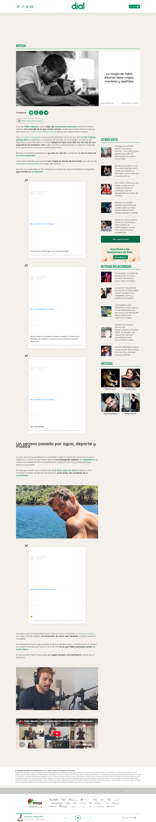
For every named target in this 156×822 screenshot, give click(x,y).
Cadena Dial (90, 803)
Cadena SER (94, 800)
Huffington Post (56, 803)
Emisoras (55, 791)
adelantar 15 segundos (84, 818)
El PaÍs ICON (82, 806)
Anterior (66, 818)
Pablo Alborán (58, 255)
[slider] (78, 813)
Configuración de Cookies (114, 791)
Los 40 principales (64, 800)
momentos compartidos (27, 163)
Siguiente (90, 818)
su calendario (86, 459)
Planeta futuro (106, 803)
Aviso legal (62, 791)
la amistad (36, 171)
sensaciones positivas (66, 126)
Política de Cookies (99, 791)
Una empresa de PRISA (35, 802)
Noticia (21, 45)
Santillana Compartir (85, 800)
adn (108, 800)
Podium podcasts (73, 806)
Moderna (62, 806)
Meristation (111, 806)
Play (78, 818)
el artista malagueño (31, 137)
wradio (74, 803)
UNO (68, 803)
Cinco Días (82, 803)
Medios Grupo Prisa (34, 807)
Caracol (115, 800)
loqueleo (100, 806)
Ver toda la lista (120, 239)
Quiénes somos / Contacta (41, 791)
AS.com (101, 800)
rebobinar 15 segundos (72, 818)
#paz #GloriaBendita (37, 427)
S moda (91, 806)
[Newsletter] (31, 7)
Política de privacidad (84, 791)
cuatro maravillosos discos (43, 131)
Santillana (74, 800)
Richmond (52, 806)
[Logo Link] (78, 5)
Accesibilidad (71, 791)
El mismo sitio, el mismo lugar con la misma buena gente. (50, 251)
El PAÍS (53, 800)
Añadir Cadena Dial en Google (31, 121)
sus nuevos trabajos (85, 633)
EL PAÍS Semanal (98, 803)
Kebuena (114, 803)
